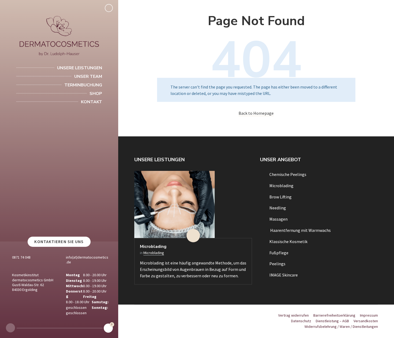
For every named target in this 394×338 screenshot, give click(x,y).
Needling (277, 207)
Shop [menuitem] (96, 94)
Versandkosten (366, 320)
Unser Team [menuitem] (88, 76)
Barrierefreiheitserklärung (334, 315)
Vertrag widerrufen (293, 315)
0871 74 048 (21, 257)
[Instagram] (10, 327)
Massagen (278, 219)
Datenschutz (301, 320)
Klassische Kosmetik (288, 241)
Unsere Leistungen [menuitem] (79, 68)
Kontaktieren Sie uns (59, 241)
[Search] (109, 8)
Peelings (277, 263)
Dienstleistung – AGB (332, 320)
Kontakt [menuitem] (91, 102)
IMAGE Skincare (283, 275)
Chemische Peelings (287, 174)
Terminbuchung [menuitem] (83, 85)
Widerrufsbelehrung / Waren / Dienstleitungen (341, 326)
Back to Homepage (256, 113)
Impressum (369, 315)
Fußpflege (278, 252)
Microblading (153, 246)
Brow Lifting (280, 196)
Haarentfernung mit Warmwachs (300, 230)
